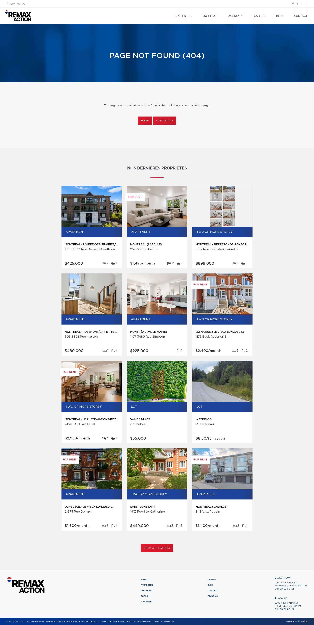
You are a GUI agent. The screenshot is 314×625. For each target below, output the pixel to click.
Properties (183, 16)
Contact (300, 16)
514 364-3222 (286, 609)
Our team (210, 16)
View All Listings (157, 548)
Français (213, 596)
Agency (234, 16)
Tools (144, 596)
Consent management (163, 621)
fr (306, 4)
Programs (146, 602)
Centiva (303, 621)
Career (259, 16)
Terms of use (143, 621)
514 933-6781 (286, 589)
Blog (280, 16)
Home (145, 121)
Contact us (17, 4)
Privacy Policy (127, 621)
